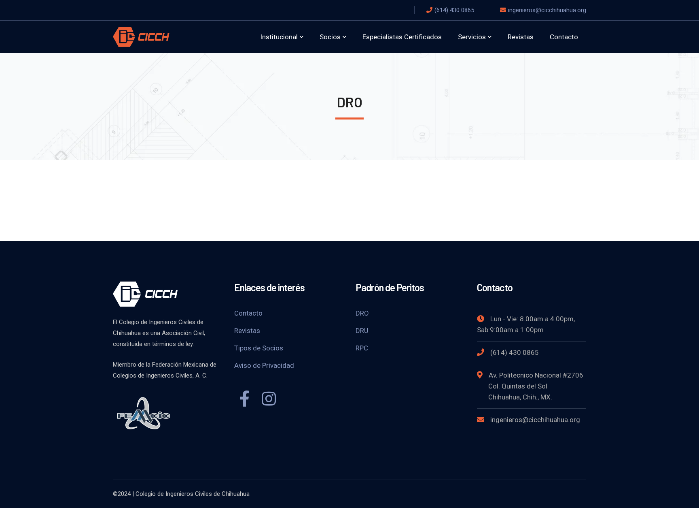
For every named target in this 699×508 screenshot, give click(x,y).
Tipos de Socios (258, 348)
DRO (362, 313)
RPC (362, 348)
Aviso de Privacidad (264, 365)
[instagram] (268, 400)
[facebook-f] (244, 400)
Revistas (247, 331)
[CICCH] (141, 36)
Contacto (248, 313)
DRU (362, 331)
